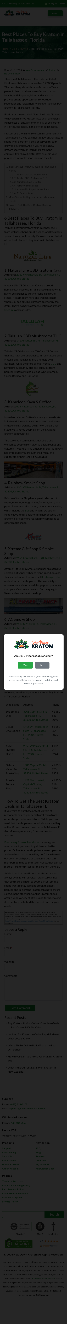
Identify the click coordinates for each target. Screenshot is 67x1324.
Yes (25, 665)
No (42, 665)
